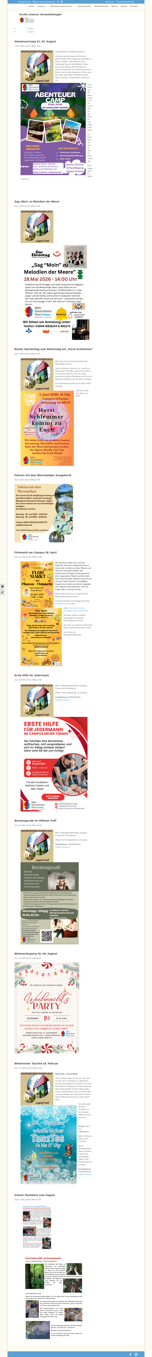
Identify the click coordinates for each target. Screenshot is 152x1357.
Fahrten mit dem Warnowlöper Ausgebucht (42, 475)
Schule (124, 6)
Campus (41, 6)
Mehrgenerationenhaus (61, 6)
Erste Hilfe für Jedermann (31, 675)
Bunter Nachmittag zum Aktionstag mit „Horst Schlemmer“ (53, 349)
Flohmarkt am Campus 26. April (35, 552)
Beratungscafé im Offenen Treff (35, 820)
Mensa (115, 6)
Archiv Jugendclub (34, 958)
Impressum (109, 2)
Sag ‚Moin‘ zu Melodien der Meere (36, 201)
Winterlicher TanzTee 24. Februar (36, 1063)
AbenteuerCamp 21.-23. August (35, 41)
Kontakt (134, 6)
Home (31, 6)
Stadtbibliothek (101, 6)
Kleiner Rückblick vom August (34, 1195)
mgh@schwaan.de (63, 604)
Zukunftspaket (84, 6)
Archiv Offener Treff (32, 46)
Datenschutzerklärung (125, 2)
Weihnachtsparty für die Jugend (35, 953)
